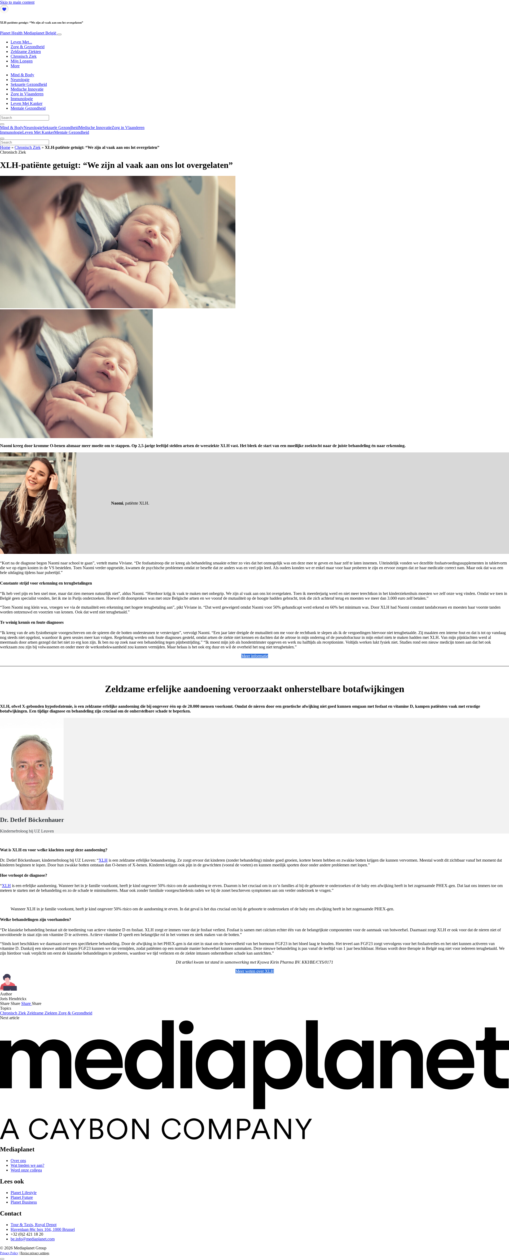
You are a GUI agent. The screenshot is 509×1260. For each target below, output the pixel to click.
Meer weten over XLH (254, 971)
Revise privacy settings (34, 1253)
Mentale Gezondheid (28, 108)
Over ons (18, 1160)
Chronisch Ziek (24, 56)
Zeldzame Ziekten (26, 51)
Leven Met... (21, 42)
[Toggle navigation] (59, 34)
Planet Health (28, 33)
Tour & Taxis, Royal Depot (33, 1224)
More (15, 66)
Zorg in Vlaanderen (27, 94)
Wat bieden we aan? (27, 1165)
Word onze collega (26, 1170)
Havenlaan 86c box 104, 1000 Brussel (43, 1229)
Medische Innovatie (27, 89)
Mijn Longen (22, 61)
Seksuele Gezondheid (29, 84)
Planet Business (24, 1202)
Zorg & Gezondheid (28, 46)
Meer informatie (254, 656)
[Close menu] (2, 138)
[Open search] (2, 124)
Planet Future (22, 1197)
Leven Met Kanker (26, 103)
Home (5, 147)
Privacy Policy (9, 1253)
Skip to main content (17, 2)
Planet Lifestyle (24, 1192)
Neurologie (20, 79)
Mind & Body (22, 75)
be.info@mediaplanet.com (33, 1239)
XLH (103, 860)
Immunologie (22, 98)
